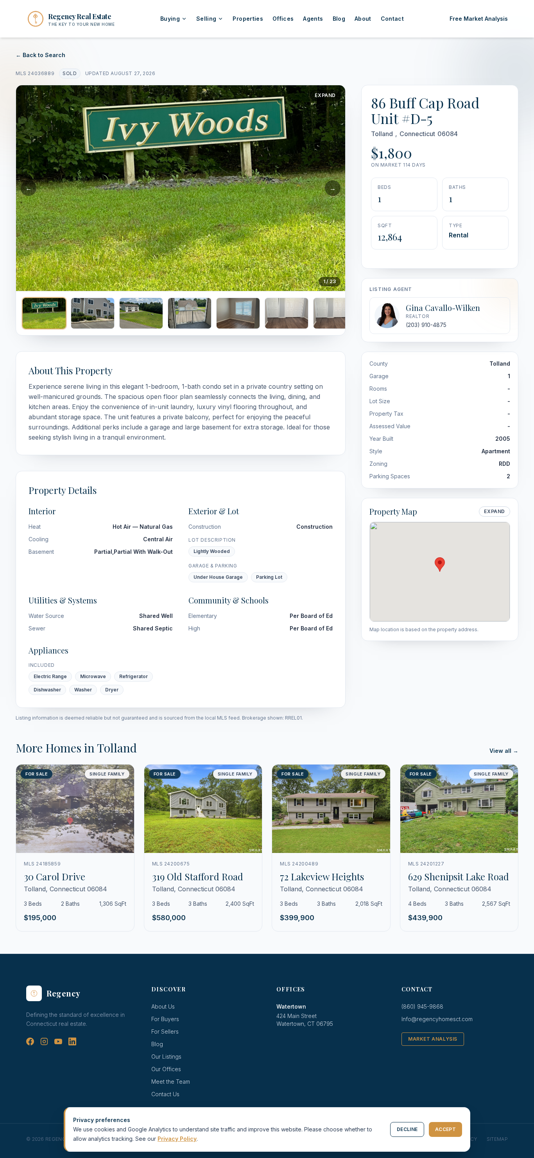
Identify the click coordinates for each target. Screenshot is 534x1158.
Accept (445, 1129)
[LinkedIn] (72, 1041)
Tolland (382, 134)
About (363, 18)
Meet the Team (170, 1081)
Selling (206, 18)
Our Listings (166, 1056)
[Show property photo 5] (238, 313)
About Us (163, 1006)
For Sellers (165, 1031)
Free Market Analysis (479, 18)
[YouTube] (58, 1041)
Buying (170, 18)
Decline (407, 1129)
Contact (392, 18)
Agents (313, 18)
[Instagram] (44, 1041)
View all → (503, 750)
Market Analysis (432, 1039)
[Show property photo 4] (189, 313)
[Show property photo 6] (286, 313)
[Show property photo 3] (141, 313)
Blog (339, 18)
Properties (248, 18)
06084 (447, 134)
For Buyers (165, 1019)
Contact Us (165, 1094)
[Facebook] (30, 1041)
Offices (283, 18)
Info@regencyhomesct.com (437, 1019)
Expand (325, 95)
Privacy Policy (177, 1138)
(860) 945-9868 (422, 1006)
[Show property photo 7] (335, 313)
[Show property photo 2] (93, 313)
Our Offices (166, 1069)
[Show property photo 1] (44, 313)
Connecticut (417, 134)
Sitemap (497, 1139)
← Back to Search (40, 55)
